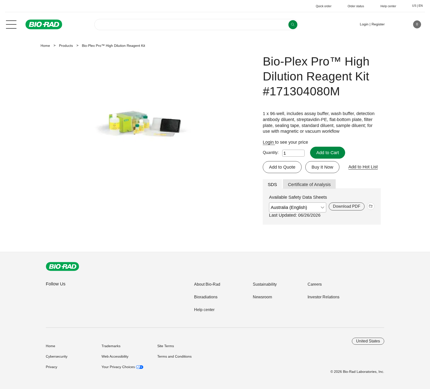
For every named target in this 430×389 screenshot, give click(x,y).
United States (368, 341)
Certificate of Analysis (309, 184)
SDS (272, 184)
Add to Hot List (363, 166)
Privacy (51, 367)
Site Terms (165, 346)
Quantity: (270, 152)
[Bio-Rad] (62, 266)
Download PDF (346, 206)
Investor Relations (323, 297)
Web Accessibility (115, 356)
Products (66, 46)
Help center (204, 310)
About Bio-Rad (207, 284)
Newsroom (262, 297)
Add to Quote (282, 167)
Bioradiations (205, 297)
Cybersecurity (56, 356)
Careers (315, 284)
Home (45, 46)
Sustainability (265, 284)
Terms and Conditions (174, 356)
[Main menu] (11, 24)
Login (269, 142)
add (371, 206)
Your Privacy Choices (119, 367)
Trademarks (111, 346)
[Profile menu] (395, 24)
